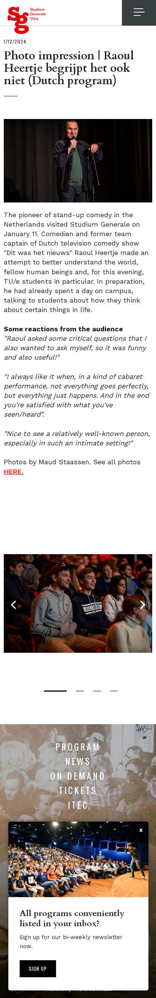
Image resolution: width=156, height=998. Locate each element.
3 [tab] (97, 691)
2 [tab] (80, 691)
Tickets (78, 790)
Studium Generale (27, 20)
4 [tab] (114, 691)
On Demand (78, 775)
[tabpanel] (78, 603)
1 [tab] (55, 691)
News (78, 761)
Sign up (38, 968)
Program (78, 746)
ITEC (78, 804)
